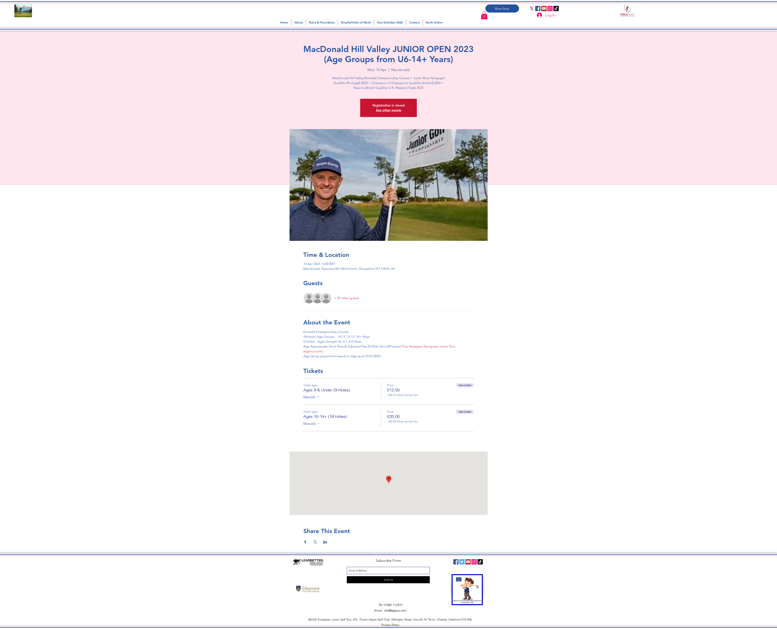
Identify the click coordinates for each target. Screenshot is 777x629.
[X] (531, 8)
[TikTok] (556, 8)
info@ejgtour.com (395, 610)
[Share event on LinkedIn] (325, 542)
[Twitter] (462, 561)
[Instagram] (550, 8)
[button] (322, 22)
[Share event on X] (315, 542)
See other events (388, 110)
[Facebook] (537, 8)
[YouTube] (544, 8)
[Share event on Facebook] (305, 542)
